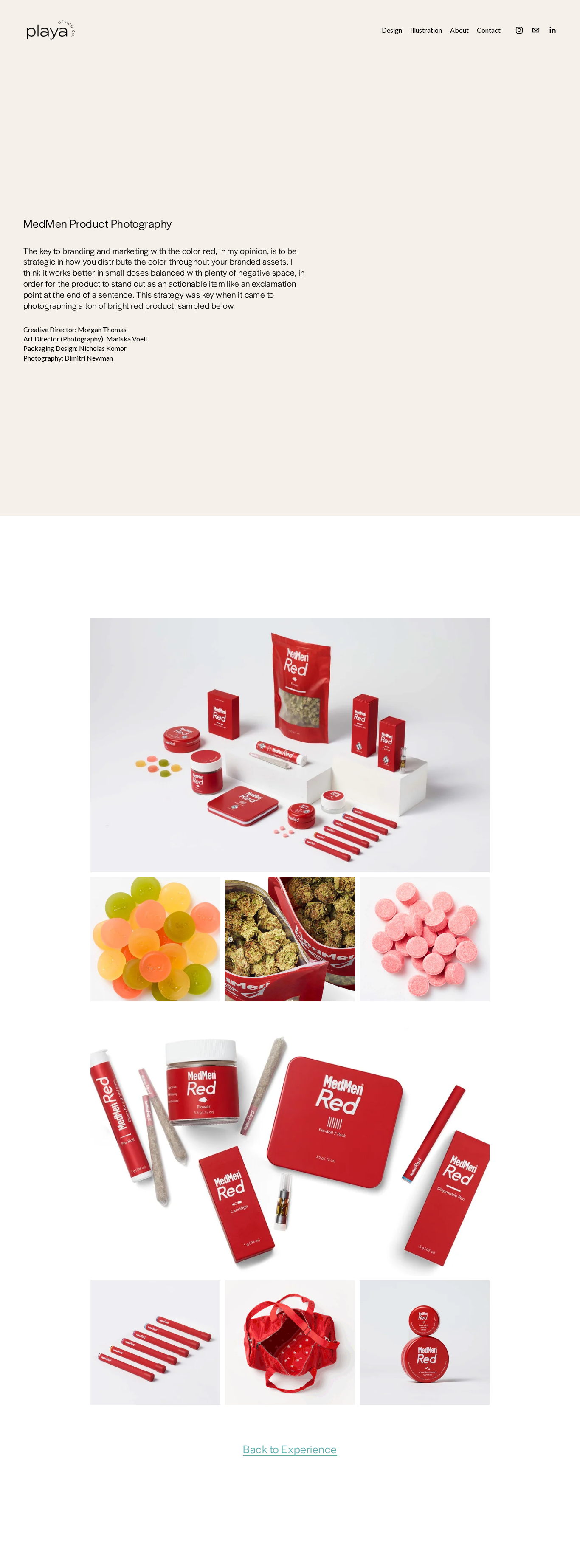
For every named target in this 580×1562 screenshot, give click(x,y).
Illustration (426, 30)
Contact (489, 30)
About (459, 30)
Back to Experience (290, 1449)
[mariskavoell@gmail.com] (536, 30)
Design (392, 30)
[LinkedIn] (552, 30)
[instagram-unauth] (519, 30)
